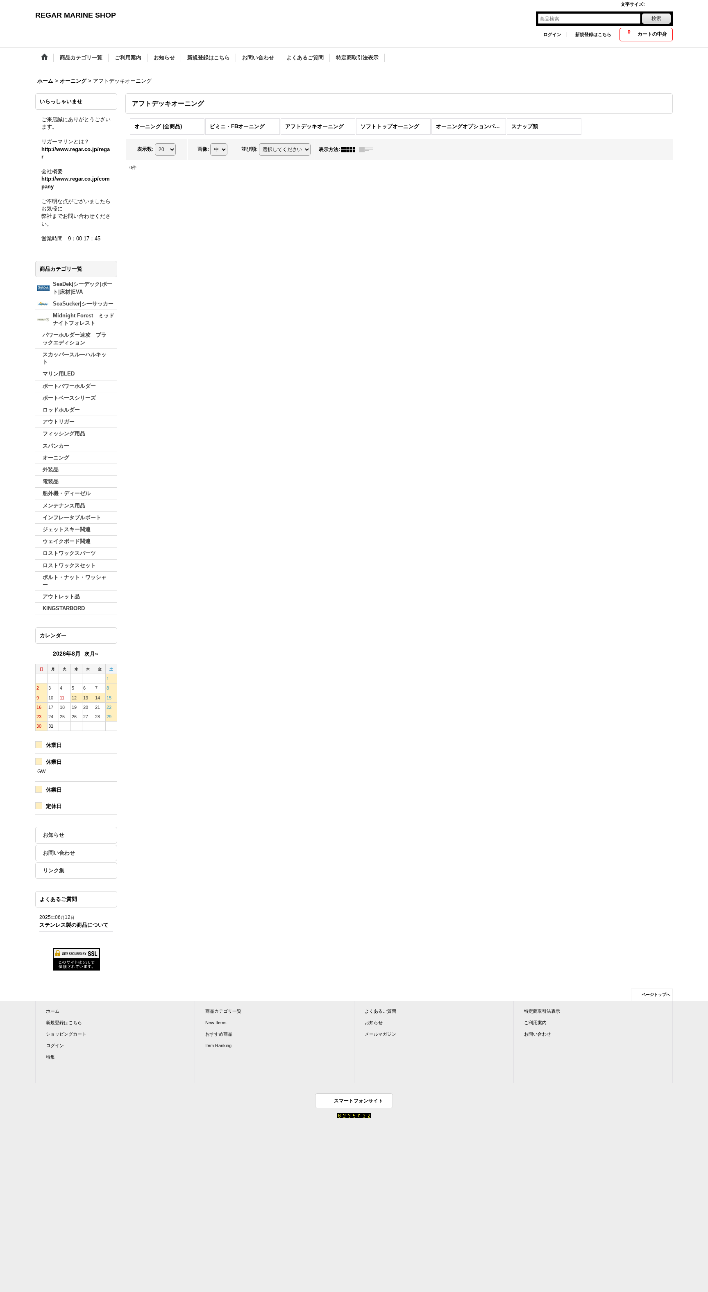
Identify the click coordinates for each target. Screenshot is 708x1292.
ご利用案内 (535, 1022)
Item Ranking (218, 1045)
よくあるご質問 (380, 1011)
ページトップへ (656, 994)
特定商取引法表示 (542, 1011)
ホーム (52, 1011)
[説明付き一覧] (368, 149)
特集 (50, 1056)
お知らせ (53, 835)
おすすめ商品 (218, 1034)
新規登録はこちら (593, 34)
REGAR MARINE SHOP (75, 15)
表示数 (145, 149)
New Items (216, 1022)
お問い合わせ (59, 853)
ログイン (552, 34)
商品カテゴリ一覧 (223, 1011)
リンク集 (53, 870)
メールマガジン (380, 1034)
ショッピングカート (66, 1034)
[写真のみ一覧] (350, 149)
